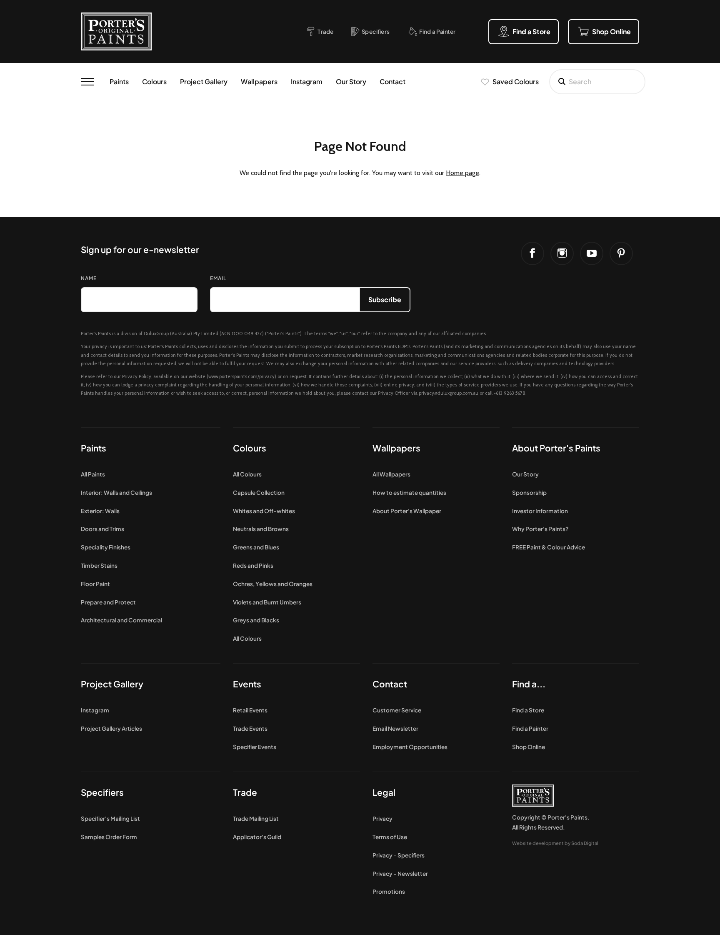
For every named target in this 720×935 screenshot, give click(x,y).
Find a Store (528, 710)
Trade (245, 792)
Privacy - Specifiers (398, 855)
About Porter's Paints (556, 448)
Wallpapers (259, 81)
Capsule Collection (259, 492)
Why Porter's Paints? (540, 528)
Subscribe (384, 299)
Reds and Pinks (253, 565)
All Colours (247, 474)
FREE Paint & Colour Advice (548, 547)
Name (89, 278)
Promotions (388, 891)
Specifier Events (254, 746)
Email (218, 278)
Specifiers (102, 792)
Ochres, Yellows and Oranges (272, 583)
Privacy (382, 818)
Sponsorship (529, 492)
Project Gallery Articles (111, 728)
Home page (462, 173)
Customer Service (396, 710)
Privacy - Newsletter (400, 873)
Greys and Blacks (256, 620)
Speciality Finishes (105, 547)
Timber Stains (99, 565)
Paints (119, 81)
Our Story (351, 81)
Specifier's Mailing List (110, 818)
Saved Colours (515, 81)
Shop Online (528, 746)
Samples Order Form (109, 836)
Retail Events (250, 710)
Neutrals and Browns (261, 528)
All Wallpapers (391, 474)
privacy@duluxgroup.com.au (448, 393)
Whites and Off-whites (264, 510)
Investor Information (540, 510)
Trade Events (250, 728)
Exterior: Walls (100, 510)
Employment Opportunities (410, 746)
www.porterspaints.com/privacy (241, 376)
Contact (392, 81)
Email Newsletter (395, 728)
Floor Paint (95, 583)
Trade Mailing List (256, 818)
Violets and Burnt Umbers (267, 602)
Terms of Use (389, 836)
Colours (154, 81)
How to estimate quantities (409, 492)
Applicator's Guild (257, 836)
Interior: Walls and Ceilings (116, 492)
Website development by (555, 843)
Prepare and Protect (108, 602)
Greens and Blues (256, 547)
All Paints (93, 474)
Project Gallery (204, 81)
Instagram (306, 81)
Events (247, 683)
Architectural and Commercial (121, 620)
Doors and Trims (102, 528)
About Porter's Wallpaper (406, 510)
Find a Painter (530, 728)
